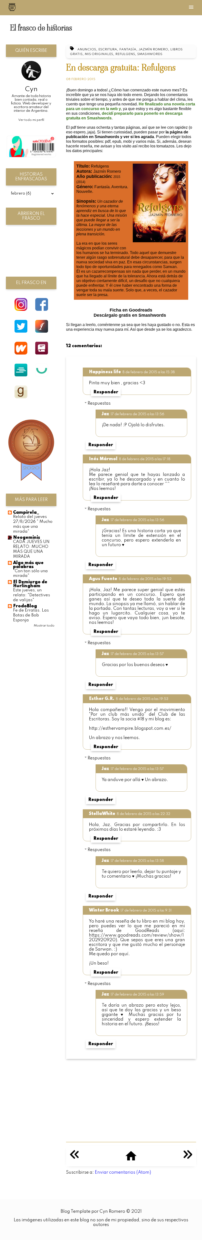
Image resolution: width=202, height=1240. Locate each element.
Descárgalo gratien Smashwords (130, 315)
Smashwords (149, 54)
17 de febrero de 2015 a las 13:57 (137, 654)
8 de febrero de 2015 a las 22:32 (143, 814)
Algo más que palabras (28, 565)
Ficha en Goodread (131, 310)
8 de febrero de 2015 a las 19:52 (145, 579)
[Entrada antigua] (188, 1157)
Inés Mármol (103, 459)
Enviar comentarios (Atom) (123, 1172)
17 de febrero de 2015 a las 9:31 (146, 910)
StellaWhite (102, 814)
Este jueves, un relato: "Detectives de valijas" (31, 595)
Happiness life (105, 372)
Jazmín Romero (153, 49)
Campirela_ (26, 512)
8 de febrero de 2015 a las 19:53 (142, 699)
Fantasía (127, 49)
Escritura (107, 49)
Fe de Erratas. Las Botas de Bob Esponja (31, 615)
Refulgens (125, 54)
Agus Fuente (103, 579)
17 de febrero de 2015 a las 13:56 (137, 414)
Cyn (31, 89)
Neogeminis (26, 537)
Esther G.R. (101, 699)
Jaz (105, 414)
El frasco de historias (41, 27)
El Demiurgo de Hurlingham (30, 584)
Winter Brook (104, 910)
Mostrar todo (44, 625)
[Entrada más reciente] (74, 1157)
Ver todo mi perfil (31, 120)
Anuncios (86, 49)
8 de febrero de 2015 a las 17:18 (144, 459)
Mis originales (99, 54)
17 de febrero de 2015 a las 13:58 (137, 861)
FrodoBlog (25, 606)
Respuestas (99, 403)
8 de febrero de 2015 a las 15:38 (148, 372)
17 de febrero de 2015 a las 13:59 (137, 994)
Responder (105, 392)
